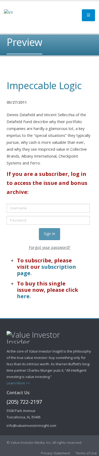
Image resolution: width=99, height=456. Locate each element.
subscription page (46, 270)
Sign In (49, 233)
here (23, 296)
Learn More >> (18, 383)
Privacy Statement (55, 453)
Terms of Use (86, 453)
